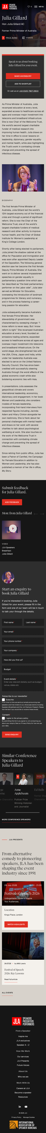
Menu (41, 6)
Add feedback (12, 502)
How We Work (23, 1051)
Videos (29, 38)
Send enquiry (12, 734)
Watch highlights (16, 924)
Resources (23, 1097)
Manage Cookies (29, 1117)
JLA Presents (23, 1061)
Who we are (23, 1076)
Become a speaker (23, 1092)
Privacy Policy (16, 1117)
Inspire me (23, 1036)
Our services (23, 1056)
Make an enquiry (22, 76)
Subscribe (10, 700)
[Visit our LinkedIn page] (20, 1107)
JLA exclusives (23, 1040)
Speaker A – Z (23, 1045)
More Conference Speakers (16, 819)
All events (7, 993)
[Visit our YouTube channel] (26, 1107)
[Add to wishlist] (20, 776)
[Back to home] (9, 6)
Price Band (11, 38)
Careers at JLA (23, 1088)
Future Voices (23, 1065)
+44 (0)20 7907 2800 (29, 91)
